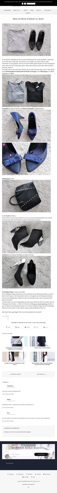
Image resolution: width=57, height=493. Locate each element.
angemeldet (11, 431)
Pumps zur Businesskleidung (39, 304)
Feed (34, 477)
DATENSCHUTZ (31, 484)
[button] (9, 327)
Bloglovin (47, 474)
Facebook (11, 474)
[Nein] (55, 3)
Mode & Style (17, 10)
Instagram (20, 474)
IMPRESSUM (25, 484)
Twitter (39, 474)
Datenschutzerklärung (31, 3)
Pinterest (30, 474)
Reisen (31, 10)
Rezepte (26, 10)
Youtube (26, 477)
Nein (25, 3)
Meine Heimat (48, 10)
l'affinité (28, 13)
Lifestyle (38, 10)
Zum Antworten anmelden (8, 394)
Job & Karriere (7, 10)
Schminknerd (10, 385)
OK (22, 3)
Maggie (8, 399)
